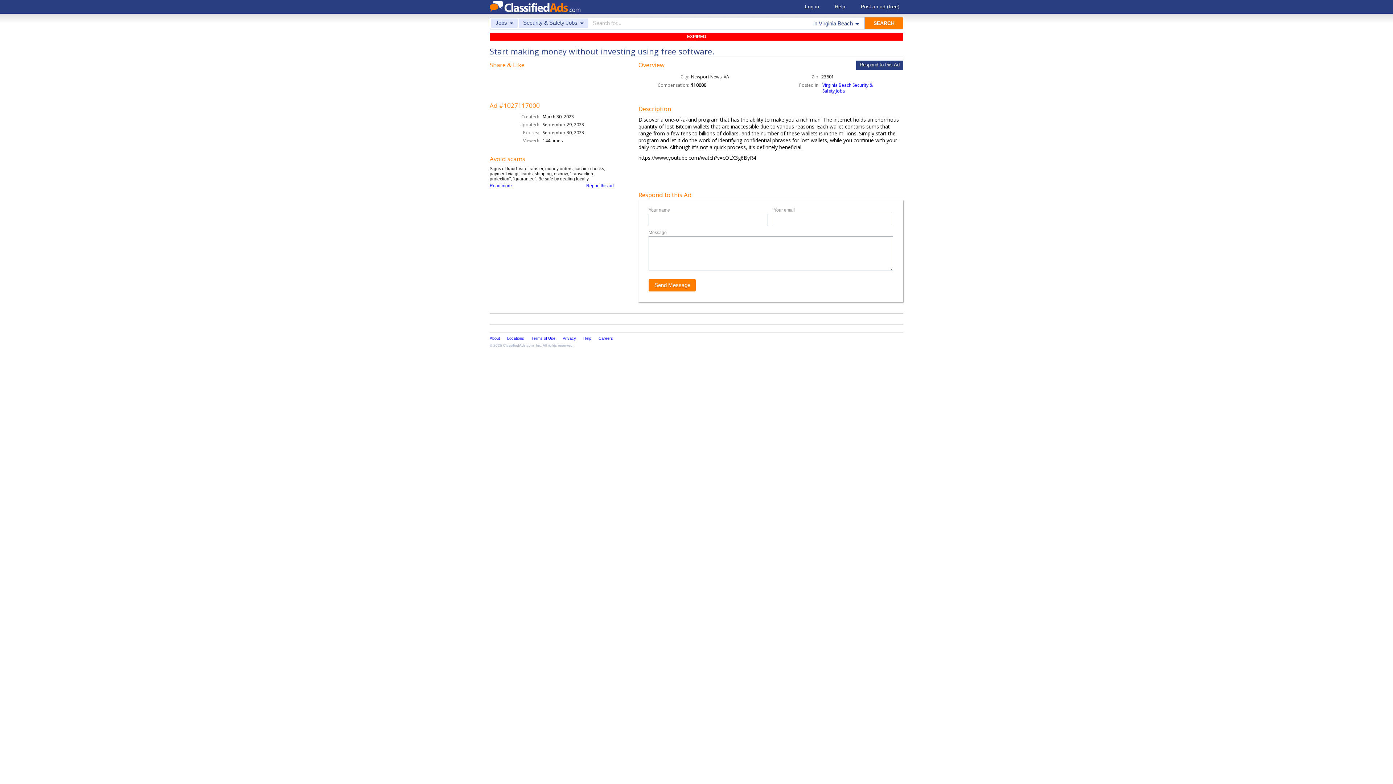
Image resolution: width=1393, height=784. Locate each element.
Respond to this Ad (880, 65)
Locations (515, 338)
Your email (784, 210)
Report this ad (600, 185)
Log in (812, 6)
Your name (659, 210)
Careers (606, 338)
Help (840, 6)
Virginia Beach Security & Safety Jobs (847, 88)
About (495, 338)
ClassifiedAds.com (518, 345)
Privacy (569, 338)
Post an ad (880, 6)
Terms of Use (543, 338)
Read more (501, 185)
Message (658, 232)
